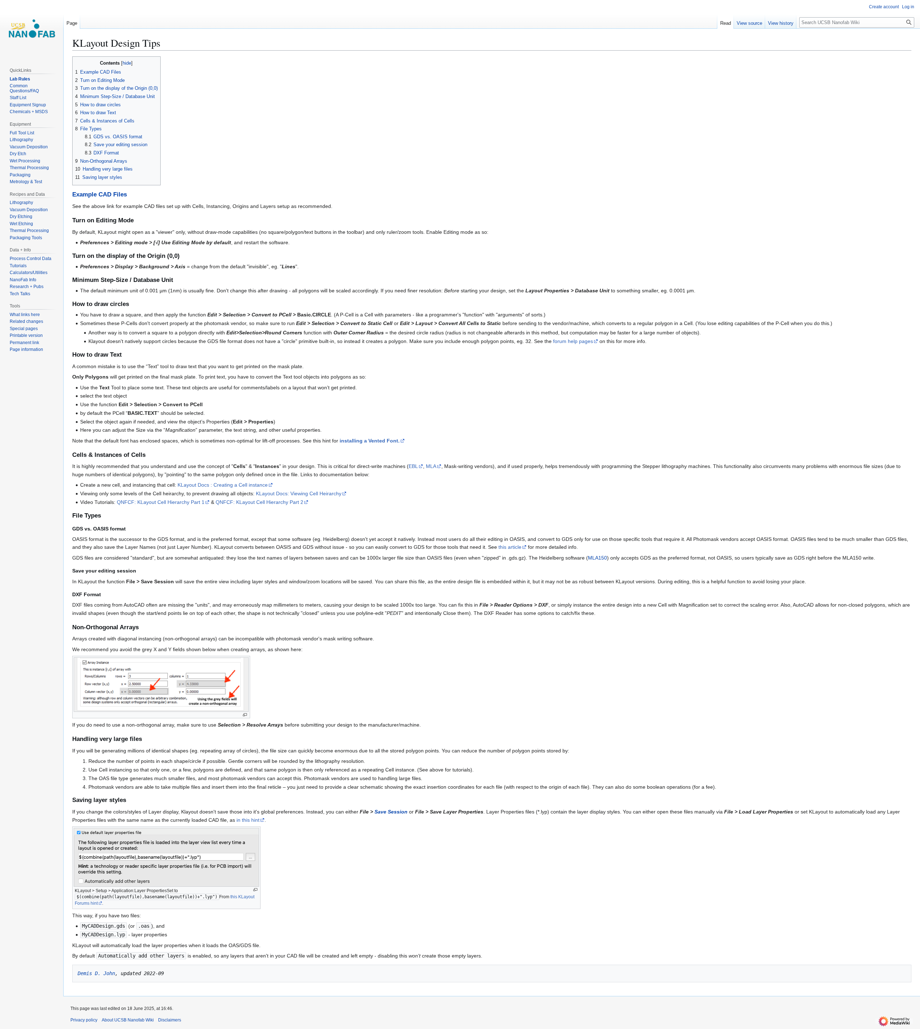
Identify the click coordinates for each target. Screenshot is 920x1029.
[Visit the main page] (31, 28)
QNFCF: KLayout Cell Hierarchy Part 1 (160, 502)
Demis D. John (96, 973)
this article (509, 547)
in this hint (247, 820)
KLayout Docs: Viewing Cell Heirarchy (298, 493)
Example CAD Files (99, 194)
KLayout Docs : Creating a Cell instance (223, 485)
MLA (431, 466)
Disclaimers (169, 1020)
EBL (413, 466)
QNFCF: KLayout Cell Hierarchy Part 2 (259, 502)
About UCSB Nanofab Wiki (128, 1020)
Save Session (391, 812)
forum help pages (573, 341)
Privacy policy (83, 1020)
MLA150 (597, 558)
